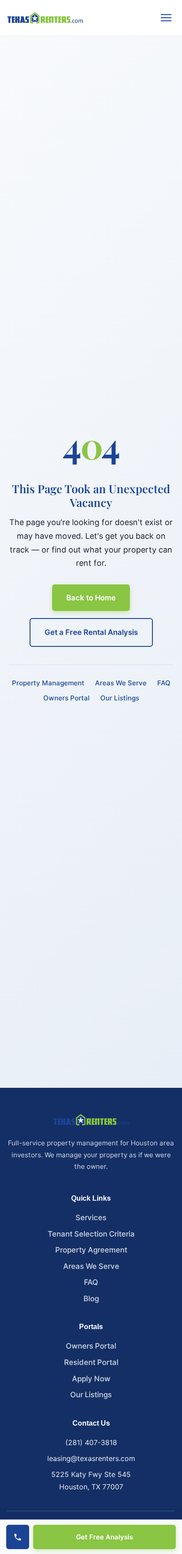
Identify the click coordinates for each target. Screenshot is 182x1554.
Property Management (48, 683)
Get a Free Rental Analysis (91, 632)
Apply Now (91, 1378)
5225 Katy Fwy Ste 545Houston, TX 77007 (91, 1480)
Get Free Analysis (104, 1537)
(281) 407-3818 (91, 1442)
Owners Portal (66, 698)
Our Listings (119, 698)
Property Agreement (91, 1249)
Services (91, 1217)
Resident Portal (91, 1362)
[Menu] (166, 17)
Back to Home (91, 597)
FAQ (164, 683)
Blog (91, 1298)
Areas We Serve (121, 683)
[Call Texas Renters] (17, 1537)
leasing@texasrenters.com (91, 1458)
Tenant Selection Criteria (91, 1233)
